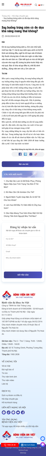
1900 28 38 (11, 445)
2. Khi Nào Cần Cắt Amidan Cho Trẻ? (19, 192)
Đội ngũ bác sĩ (8, 369)
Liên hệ (5, 384)
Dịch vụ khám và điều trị (12, 395)
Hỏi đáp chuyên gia (20, 16)
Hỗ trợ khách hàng (9, 402)
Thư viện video (8, 380)
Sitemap (23, 453)
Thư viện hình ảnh (9, 377)
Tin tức (5, 373)
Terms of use (23, 450)
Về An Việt (6, 366)
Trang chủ (6, 16)
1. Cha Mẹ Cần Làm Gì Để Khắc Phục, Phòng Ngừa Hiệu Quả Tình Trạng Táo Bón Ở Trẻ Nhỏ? (22, 184)
